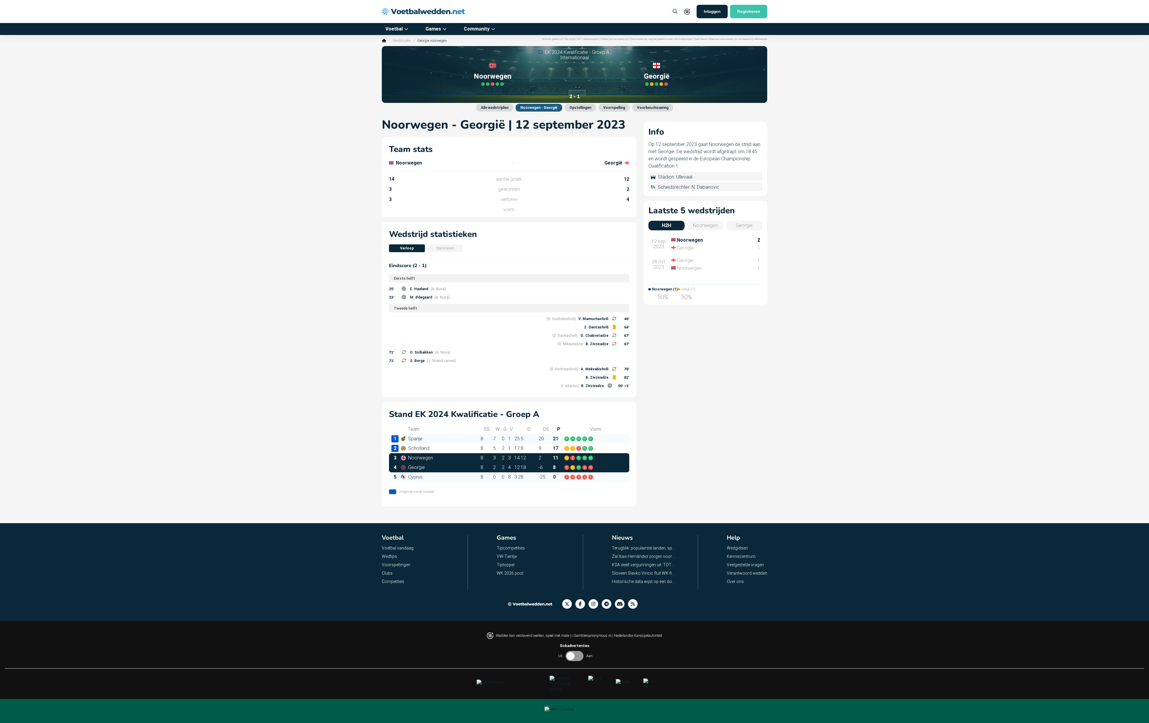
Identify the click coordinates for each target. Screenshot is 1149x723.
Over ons (735, 581)
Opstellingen (580, 108)
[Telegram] (608, 604)
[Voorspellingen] (634, 604)
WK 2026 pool (510, 573)
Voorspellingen (396, 564)
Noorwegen (492, 76)
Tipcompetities (511, 548)
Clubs (387, 573)
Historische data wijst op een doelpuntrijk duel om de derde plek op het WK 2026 (644, 581)
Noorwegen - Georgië (538, 108)
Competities (393, 581)
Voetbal (394, 29)
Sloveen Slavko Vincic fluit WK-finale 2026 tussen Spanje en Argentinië (644, 573)
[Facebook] (582, 604)
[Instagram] (595, 604)
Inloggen (712, 11)
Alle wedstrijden (494, 108)
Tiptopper (506, 564)
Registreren (748, 11)
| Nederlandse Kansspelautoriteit (637, 636)
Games (433, 29)
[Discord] (621, 604)
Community (477, 29)
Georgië (656, 76)
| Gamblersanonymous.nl (592, 636)
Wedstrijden (402, 41)
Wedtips (389, 556)
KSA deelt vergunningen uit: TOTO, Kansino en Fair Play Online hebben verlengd (644, 564)
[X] (568, 604)
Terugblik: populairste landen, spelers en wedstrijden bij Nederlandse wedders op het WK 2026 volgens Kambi (644, 548)
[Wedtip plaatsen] (675, 11)
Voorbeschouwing (652, 108)
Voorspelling (614, 108)
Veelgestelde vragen (745, 564)
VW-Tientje (507, 556)
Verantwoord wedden (747, 573)
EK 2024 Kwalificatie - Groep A (577, 52)
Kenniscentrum (741, 556)
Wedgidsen (737, 548)
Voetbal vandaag (398, 548)
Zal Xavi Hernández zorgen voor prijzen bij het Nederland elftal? (644, 556)
